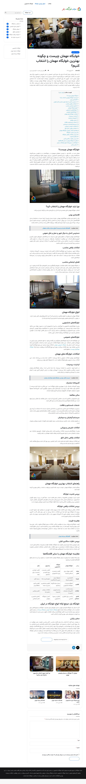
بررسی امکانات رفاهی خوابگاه (71, 134)
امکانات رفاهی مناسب (72, 104)
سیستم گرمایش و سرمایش (71, 124)
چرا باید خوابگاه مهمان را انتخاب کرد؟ (69, 98)
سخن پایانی (75, 145)
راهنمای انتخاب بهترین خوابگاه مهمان (69, 130)
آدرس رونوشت (46, 639)
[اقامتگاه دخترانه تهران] (54, 694)
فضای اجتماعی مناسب (72, 106)
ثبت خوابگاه (27, 12)
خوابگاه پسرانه (41, 610)
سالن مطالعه (74, 120)
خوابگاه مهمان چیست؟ (73, 96)
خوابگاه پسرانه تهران (15, 54)
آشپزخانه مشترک (73, 118)
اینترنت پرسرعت (74, 116)
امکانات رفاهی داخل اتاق (72, 128)
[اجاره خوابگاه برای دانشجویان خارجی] (72, 694)
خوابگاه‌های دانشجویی (72, 110)
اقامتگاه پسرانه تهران (40, 700)
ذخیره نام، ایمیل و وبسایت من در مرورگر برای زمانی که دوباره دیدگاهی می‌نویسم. (60, 755)
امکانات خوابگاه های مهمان (71, 114)
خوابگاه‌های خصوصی (73, 112)
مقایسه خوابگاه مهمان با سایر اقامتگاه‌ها (68, 141)
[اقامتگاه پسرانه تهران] (37, 694)
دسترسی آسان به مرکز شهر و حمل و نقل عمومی (66, 102)
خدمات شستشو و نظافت (71, 122)
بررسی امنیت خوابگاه (73, 132)
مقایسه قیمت (74, 136)
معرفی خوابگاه (75, 52)
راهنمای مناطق (16, 32)
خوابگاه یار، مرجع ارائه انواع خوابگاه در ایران (68, 143)
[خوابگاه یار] (69, 9)
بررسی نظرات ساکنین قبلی (71, 139)
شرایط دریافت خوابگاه (14, 34)
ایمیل (77, 747)
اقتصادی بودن (74, 100)
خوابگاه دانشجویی (28, 4)
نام (78, 740)
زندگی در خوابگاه (15, 24)
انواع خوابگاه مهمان (73, 108)
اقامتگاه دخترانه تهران (57, 700)
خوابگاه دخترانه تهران (52, 610)
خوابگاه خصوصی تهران (60, 345)
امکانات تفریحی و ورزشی (72, 126)
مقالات (49, 4)
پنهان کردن (61, 92)
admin (76, 70)
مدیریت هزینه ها (15, 37)
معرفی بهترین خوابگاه (40, 4)
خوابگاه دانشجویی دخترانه (60, 773)
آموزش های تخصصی (14, 26)
